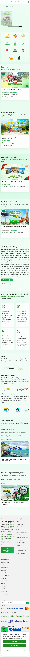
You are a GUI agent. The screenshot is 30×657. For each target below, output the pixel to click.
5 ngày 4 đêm (14, 143)
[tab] (4, 429)
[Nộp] (1, 6)
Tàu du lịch (14, 96)
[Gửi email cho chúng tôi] (9, 542)
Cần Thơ (13, 186)
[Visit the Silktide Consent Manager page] (25, 651)
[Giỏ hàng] (28, 1)
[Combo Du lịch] (11, 58)
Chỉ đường (11, 526)
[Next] (28, 87)
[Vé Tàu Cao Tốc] (7, 50)
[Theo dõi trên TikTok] (7, 542)
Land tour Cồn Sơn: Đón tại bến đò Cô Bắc (12, 89)
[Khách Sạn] (22, 50)
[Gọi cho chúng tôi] (11, 542)
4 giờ (4, 96)
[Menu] (2, 2)
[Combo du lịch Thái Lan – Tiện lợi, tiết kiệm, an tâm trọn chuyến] (15, 217)
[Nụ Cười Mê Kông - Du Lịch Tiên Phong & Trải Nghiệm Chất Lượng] (15, 1)
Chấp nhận (14, 641)
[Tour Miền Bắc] (7, 43)
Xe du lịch (10, 145)
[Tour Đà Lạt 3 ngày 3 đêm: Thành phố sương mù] (15, 172)
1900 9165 (7, 533)
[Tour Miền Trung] (22, 36)
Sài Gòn (5, 143)
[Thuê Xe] (15, 50)
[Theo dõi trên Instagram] (4, 542)
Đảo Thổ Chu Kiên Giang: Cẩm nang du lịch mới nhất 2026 (14, 459)
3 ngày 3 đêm (22, 186)
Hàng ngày (6, 94)
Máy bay (5, 145)
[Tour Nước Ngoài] (15, 43)
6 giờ (7, 96)
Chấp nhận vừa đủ (14, 645)
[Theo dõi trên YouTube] (2, 545)
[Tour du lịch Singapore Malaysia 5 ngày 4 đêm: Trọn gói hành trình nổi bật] (15, 127)
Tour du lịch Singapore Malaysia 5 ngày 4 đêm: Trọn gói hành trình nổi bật (14, 137)
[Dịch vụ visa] (18, 58)
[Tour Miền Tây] (15, 36)
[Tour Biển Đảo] (7, 36)
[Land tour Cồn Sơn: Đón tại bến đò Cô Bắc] (15, 80)
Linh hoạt (5, 186)
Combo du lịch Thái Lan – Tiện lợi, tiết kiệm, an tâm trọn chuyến (14, 227)
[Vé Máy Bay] (22, 43)
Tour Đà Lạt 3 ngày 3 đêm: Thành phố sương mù (13, 181)
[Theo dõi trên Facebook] (2, 542)
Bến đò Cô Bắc (15, 94)
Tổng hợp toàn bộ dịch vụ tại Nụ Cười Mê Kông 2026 (13, 503)
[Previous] (1, 87)
